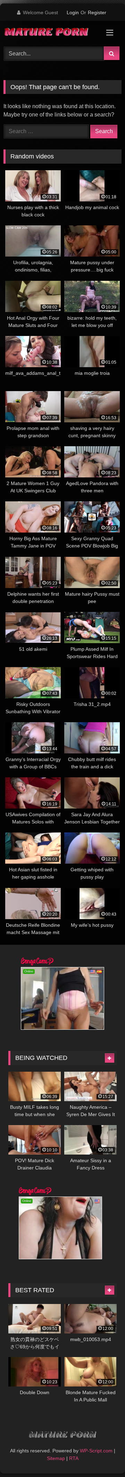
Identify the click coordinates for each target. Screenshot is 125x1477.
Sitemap (56, 1458)
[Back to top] (103, 1456)
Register (97, 12)
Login (73, 12)
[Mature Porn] (51, 32)
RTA (73, 1458)
